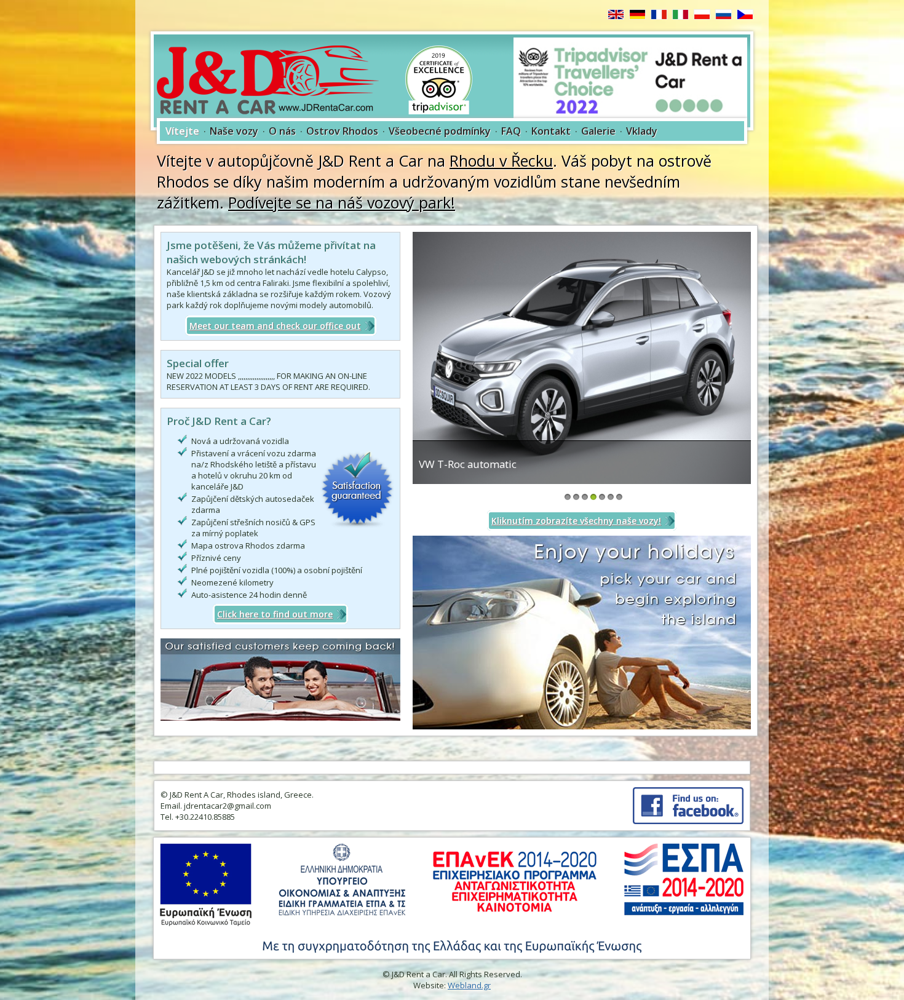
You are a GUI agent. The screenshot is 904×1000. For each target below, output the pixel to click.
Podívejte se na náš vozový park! (341, 202)
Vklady (641, 131)
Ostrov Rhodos (342, 131)
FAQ (511, 131)
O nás (282, 131)
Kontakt (551, 131)
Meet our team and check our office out (275, 325)
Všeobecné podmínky (440, 131)
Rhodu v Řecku (501, 160)
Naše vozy (234, 131)
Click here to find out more (275, 614)
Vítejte (182, 131)
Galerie (598, 131)
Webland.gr (469, 985)
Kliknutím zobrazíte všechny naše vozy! (576, 520)
